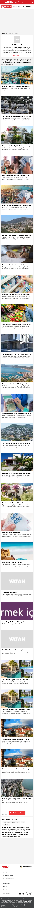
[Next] (20, 893)
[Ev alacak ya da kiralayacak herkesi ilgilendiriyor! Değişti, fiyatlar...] (17, 462)
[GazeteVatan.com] (5, 867)
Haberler (3, 33)
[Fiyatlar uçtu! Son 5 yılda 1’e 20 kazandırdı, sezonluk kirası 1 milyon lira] (17, 135)
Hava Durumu (6, 883)
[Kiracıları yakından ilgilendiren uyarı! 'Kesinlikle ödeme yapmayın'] (17, 788)
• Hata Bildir (15, 906)
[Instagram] (30, 893)
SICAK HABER (17, 6)
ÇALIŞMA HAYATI (27, 6)
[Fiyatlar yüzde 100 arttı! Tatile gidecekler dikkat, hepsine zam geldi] (17, 373)
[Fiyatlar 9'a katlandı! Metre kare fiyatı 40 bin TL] (17, 75)
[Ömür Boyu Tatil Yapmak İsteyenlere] (17, 611)
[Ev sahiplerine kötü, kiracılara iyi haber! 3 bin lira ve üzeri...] (17, 254)
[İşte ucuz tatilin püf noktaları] (17, 522)
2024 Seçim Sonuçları (8, 878)
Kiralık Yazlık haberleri (13, 33)
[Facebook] (23, 893)
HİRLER (6, 7)
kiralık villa (6, 825)
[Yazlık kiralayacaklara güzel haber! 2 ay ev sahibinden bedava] (17, 728)
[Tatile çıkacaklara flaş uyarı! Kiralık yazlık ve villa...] (17, 343)
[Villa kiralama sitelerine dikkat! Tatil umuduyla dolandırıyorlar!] (17, 403)
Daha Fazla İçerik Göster (17, 813)
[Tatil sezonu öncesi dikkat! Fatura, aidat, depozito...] (17, 432)
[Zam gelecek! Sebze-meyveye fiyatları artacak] (17, 313)
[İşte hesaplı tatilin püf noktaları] (17, 551)
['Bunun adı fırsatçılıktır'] (17, 581)
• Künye (14, 905)
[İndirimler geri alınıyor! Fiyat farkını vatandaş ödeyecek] (17, 284)
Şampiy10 (5, 889)
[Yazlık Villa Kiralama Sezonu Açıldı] (17, 639)
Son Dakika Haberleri (8, 875)
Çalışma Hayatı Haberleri (9, 881)
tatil (18, 822)
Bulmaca (5, 886)
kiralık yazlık (7, 822)
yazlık (13, 822)
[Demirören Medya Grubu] (26, 867)
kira (23, 822)
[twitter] (27, 893)
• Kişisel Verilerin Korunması (22, 905)
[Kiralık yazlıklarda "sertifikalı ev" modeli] (17, 492)
